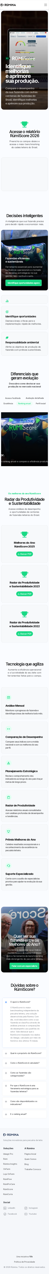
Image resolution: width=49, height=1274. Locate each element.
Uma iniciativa (24, 1256)
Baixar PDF (26, 554)
